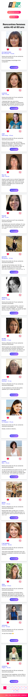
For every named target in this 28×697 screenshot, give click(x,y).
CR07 (3, 134)
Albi (3, 217)
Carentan (4, 544)
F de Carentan (5, 543)
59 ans (11, 135)
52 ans (12, 53)
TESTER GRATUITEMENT (14, 12)
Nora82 (4, 338)
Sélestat (4, 585)
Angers (4, 667)
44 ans (11, 258)
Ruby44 (4, 216)
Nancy (3, 299)
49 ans (10, 544)
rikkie (3, 584)
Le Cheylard (5, 422)
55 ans (11, 422)
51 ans (7, 94)
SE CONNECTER (14, 16)
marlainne (4, 666)
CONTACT (24, 695)
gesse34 (4, 257)
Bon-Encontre (5, 53)
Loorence (4, 93)
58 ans (8, 667)
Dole (3, 176)
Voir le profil (14, 67)
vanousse (4, 625)
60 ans (7, 176)
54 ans (9, 585)
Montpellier (5, 258)
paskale (4, 420)
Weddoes (4, 297)
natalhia (4, 461)
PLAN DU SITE (16, 695)
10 (17, 690)
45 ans (7, 463)
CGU (10, 695)
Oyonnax (4, 381)
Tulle (3, 94)
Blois (3, 463)
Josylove (4, 379)
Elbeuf (3, 504)
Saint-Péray (5, 135)
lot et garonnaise (6, 52)
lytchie (3, 502)
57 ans (9, 381)
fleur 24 (4, 175)
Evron (3, 626)
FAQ (6, 695)
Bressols (4, 340)
